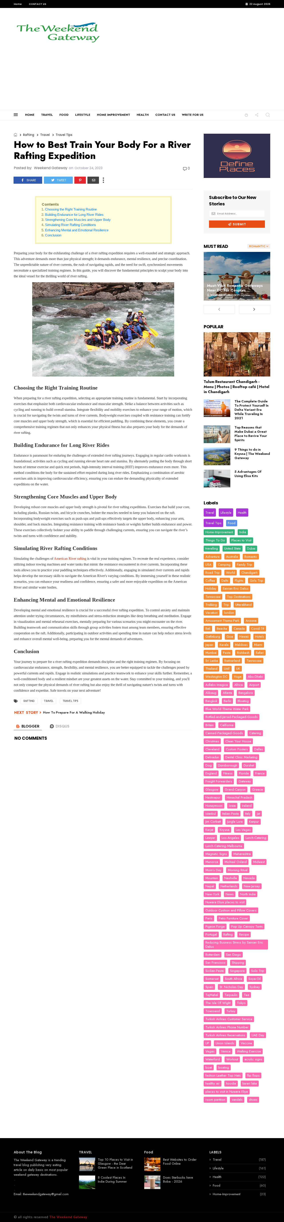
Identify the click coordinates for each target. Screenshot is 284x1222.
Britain (209, 725)
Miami (258, 644)
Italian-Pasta (230, 813)
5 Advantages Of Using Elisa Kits (248, 473)
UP (207, 1043)
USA (208, 564)
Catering (255, 733)
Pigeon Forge (215, 926)
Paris (208, 918)
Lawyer (210, 837)
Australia (232, 556)
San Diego (233, 954)
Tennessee (213, 596)
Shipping (238, 962)
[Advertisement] (142, 77)
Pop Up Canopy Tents (247, 926)
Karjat (209, 829)
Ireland (247, 805)
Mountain (211, 878)
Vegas (210, 1051)
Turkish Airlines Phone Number (226, 1027)
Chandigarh (249, 572)
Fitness (228, 773)
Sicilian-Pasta (214, 970)
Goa (230, 636)
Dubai (251, 548)
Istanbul (210, 813)
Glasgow (211, 789)
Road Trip (212, 572)
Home (18, 4)
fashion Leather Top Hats (223, 1075)
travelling (211, 548)
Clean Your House (238, 741)
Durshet (249, 765)
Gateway (245, 781)
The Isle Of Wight (218, 1002)
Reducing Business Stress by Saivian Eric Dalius (234, 944)
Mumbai (211, 652)
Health (242, 512)
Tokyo (241, 1002)
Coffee (210, 580)
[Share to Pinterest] (80, 180)
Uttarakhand (243, 604)
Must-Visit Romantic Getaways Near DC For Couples (235, 288)
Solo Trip (257, 970)
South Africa (233, 978)
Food (231, 523)
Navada (249, 878)
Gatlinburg (212, 636)
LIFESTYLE (82, 115)
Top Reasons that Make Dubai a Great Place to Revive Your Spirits (251, 433)
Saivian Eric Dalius (235, 588)
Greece (257, 789)
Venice (226, 1051)
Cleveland (212, 749)
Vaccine (246, 1043)
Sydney (255, 987)
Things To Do (215, 540)
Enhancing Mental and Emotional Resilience (76, 230)
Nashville (230, 878)
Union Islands (225, 1043)
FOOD (64, 115)
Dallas (258, 749)
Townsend (212, 1011)
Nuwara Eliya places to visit (225, 902)
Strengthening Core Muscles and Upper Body (78, 220)
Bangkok (211, 701)
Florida (244, 773)
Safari (260, 652)
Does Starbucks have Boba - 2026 (178, 1179)
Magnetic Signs (216, 853)
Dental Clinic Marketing (241, 757)
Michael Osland (236, 861)
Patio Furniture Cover (233, 918)
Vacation (211, 612)
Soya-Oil (254, 978)
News (230, 894)
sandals (237, 1099)
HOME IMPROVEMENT (113, 115)
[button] (246, 115)
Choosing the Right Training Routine (71, 209)
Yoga (237, 676)
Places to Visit (241, 540)
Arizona (251, 620)
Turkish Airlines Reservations (225, 1035)
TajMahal (211, 994)
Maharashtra (242, 853)
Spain (209, 987)
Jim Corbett (213, 821)
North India (248, 894)
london (229, 612)
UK (238, 668)
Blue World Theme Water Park (226, 709)
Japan (209, 644)
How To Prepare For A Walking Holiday (74, 712)
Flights (239, 580)
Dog (208, 765)
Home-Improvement (219, 532)
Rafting (28, 135)
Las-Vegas (243, 829)
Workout (232, 1059)
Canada (239, 628)
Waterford (212, 1059)
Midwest (259, 861)
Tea (246, 994)
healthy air (212, 1083)
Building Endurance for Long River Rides (74, 214)
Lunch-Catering (256, 837)
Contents (50, 204)
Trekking (211, 604)
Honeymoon (214, 805)
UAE (227, 668)
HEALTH (143, 115)
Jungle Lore (235, 821)
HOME (29, 115)
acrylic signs (253, 1059)
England (211, 773)
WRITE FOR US (192, 115)
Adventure (212, 556)
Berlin (227, 701)
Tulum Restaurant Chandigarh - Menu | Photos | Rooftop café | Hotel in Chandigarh (236, 386)
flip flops (253, 1075)
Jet (258, 813)
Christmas (212, 741)
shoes (253, 1099)
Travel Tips (64, 135)
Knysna (224, 829)
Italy (247, 813)
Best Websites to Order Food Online (180, 1161)
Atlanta (227, 692)
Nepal (209, 886)
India (242, 532)
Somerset (212, 978)
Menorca (211, 861)
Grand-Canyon (235, 789)
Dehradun (212, 757)
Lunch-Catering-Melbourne (223, 846)
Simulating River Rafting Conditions (70, 225)
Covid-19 (257, 628)
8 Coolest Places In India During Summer (112, 1179)
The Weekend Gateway (30, 1160)
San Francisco (215, 962)
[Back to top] (273, 1211)
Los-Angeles (230, 837)
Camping (224, 564)
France (260, 773)
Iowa (232, 805)
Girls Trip (256, 580)
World (230, 572)
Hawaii (244, 636)
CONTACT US (37, 4)
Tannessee (254, 660)
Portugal (211, 934)
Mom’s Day (213, 870)
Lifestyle (226, 512)
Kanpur (254, 821)
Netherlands (229, 886)
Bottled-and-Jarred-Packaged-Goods (231, 716)
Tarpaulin (231, 994)
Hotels (259, 636)
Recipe (244, 934)
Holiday (210, 588)
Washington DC (216, 676)
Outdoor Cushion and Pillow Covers (230, 910)
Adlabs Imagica (216, 684)
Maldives (241, 644)
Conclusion (53, 235)
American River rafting (70, 558)
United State (232, 548)
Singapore (237, 970)
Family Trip (244, 564)
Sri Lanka (211, 660)
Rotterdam (212, 954)
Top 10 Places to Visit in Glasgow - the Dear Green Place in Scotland (115, 1163)
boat (208, 1067)
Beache (222, 628)
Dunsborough (227, 765)
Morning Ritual (238, 870)
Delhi (224, 580)
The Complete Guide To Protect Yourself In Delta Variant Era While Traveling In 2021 (251, 410)
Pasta (227, 652)
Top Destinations (238, 596)
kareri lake (250, 1083)
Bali (207, 628)
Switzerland (232, 660)
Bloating (243, 701)
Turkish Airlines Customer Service (228, 1019)
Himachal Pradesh (239, 797)
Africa (238, 684)
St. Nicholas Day (231, 987)
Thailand (211, 668)
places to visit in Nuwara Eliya (226, 1091)
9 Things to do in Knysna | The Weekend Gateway (252, 453)
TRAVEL (47, 115)
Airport (254, 684)
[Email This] (93, 180)
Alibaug (210, 692)
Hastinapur (212, 797)
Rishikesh (243, 652)
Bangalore (246, 692)
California (226, 725)
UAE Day (258, 1035)
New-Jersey (252, 886)
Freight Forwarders (218, 781)
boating (223, 1067)
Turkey (230, 1011)
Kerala (224, 644)
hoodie (231, 1083)
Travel (45, 135)
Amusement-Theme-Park (222, 620)
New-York (212, 894)
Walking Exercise (249, 1051)
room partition (215, 1099)
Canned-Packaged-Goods (224, 733)
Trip (226, 604)
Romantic (251, 556)
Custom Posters (237, 749)
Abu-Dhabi (255, 676)
